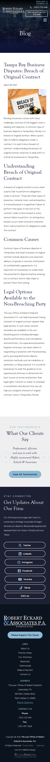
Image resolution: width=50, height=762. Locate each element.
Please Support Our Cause (25, 635)
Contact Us (25, 674)
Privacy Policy (27, 745)
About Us (25, 648)
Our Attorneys (25, 657)
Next (44, 457)
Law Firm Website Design (25, 750)
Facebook (27, 571)
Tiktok (27, 588)
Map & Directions (25, 702)
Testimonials (25, 665)
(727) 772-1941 (41, 7)
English (40, 2)
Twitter (27, 545)
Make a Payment (25, 670)
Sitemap (40, 745)
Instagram (27, 562)
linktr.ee (25, 596)
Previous (6, 457)
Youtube (27, 579)
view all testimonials (25, 474)
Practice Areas (25, 653)
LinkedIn (27, 554)
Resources (25, 661)
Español (40, 4)
